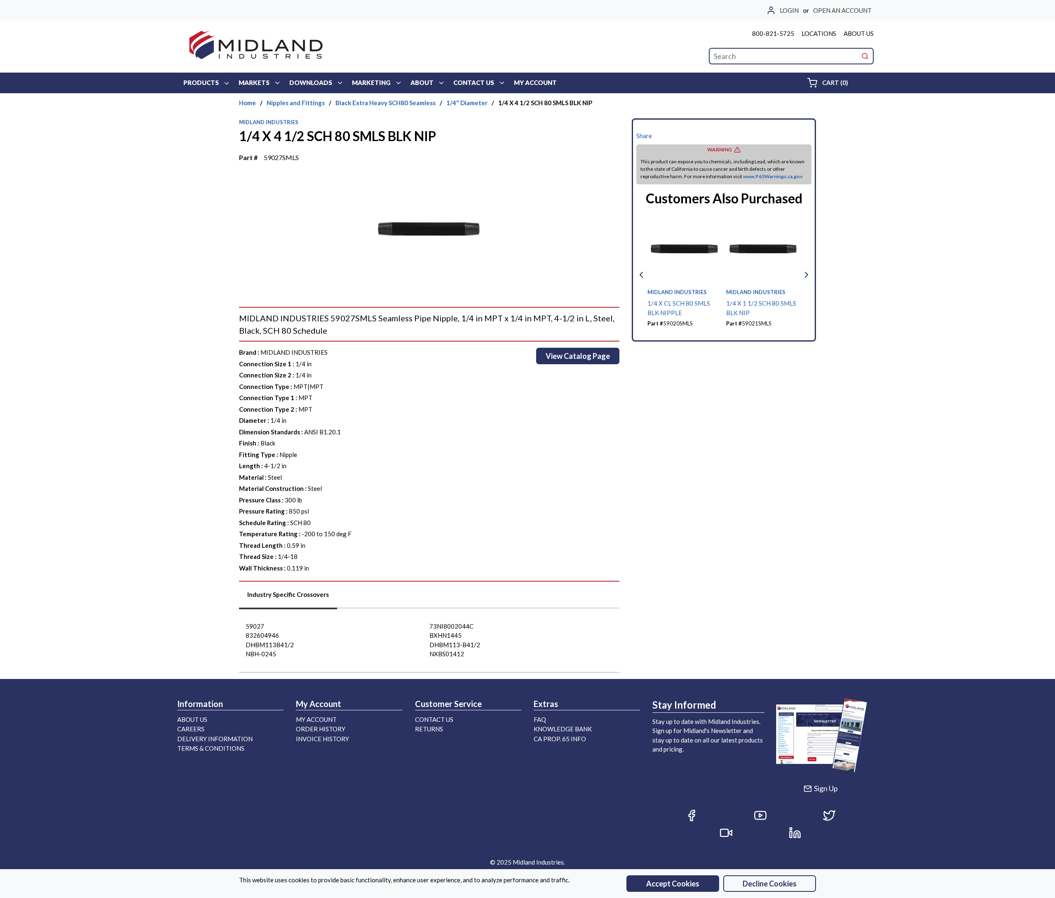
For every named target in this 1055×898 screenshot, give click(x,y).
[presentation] (288, 597)
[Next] (806, 274)
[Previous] (641, 274)
